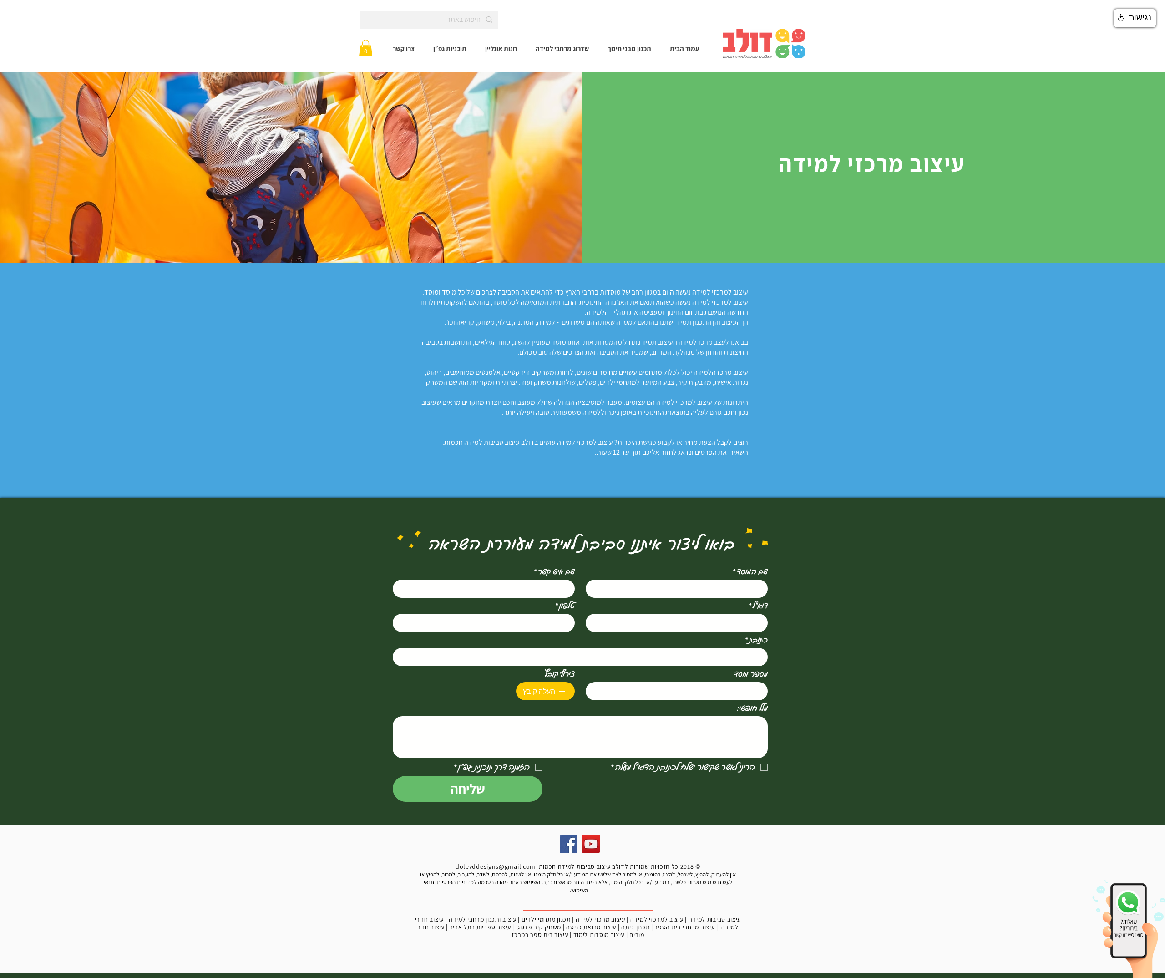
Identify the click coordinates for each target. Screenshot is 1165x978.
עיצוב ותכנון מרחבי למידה (483, 919)
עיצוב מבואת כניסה (591, 927)
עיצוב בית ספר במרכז (540, 935)
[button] (366, 48)
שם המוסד (750, 571)
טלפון (565, 605)
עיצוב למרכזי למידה (657, 919)
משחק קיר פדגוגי (539, 927)
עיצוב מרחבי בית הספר (684, 927)
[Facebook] (568, 844)
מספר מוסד (751, 673)
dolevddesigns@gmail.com (496, 866)
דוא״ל (758, 605)
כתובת (756, 639)
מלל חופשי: (752, 707)
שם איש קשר (554, 571)
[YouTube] (591, 844)
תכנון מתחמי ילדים (546, 919)
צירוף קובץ (560, 673)
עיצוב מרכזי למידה (600, 919)
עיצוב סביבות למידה (715, 919)
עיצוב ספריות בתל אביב (480, 927)
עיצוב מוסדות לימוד (599, 935)
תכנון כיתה (635, 927)
